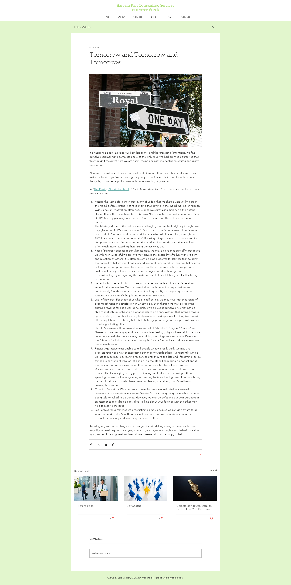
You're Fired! (86, 506)
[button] (138, 17)
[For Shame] (145, 488)
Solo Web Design (173, 577)
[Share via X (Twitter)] (98, 444)
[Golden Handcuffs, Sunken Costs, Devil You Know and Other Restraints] (195, 488)
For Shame (134, 506)
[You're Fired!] (96, 488)
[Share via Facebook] (90, 444)
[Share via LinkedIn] (105, 444)
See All (213, 470)
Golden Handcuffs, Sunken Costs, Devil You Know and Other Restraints (194, 508)
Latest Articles (82, 27)
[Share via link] (113, 444)
